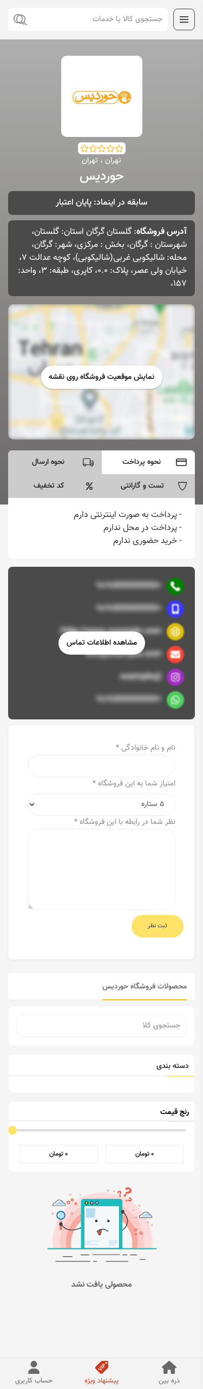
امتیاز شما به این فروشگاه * (134, 784)
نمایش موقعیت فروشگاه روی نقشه (101, 377)
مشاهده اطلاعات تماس (102, 643)
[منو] (184, 19)
